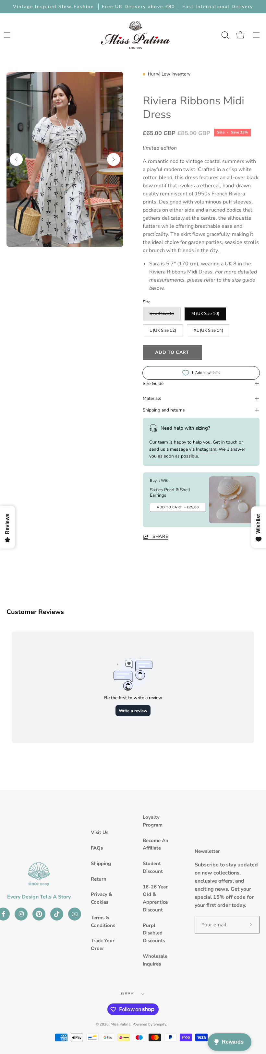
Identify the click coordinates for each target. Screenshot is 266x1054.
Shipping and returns (164, 410)
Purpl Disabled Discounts (154, 933)
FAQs (97, 848)
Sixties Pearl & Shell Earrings (170, 492)
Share (160, 536)
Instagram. (206, 449)
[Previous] (16, 159)
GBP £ (127, 994)
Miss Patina (120, 1024)
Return (98, 879)
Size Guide (153, 383)
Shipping (101, 863)
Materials (152, 398)
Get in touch (225, 442)
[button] (224, 35)
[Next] (113, 159)
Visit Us (99, 832)
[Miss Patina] (135, 35)
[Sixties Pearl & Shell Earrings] (232, 499)
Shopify (159, 1024)
